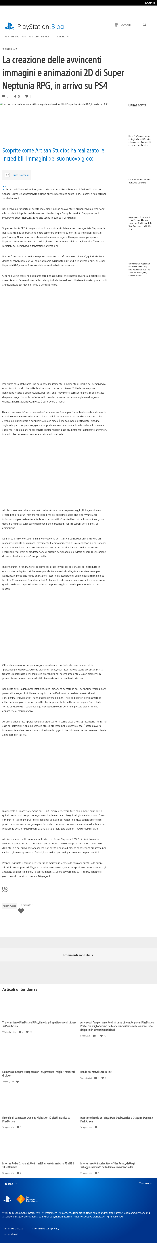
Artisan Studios (9, 906)
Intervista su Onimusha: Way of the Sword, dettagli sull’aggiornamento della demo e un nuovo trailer (107, 1165)
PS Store (34, 36)
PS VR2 (15, 36)
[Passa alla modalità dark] (116, 25)
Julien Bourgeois (21, 174)
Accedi (126, 25)
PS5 (7, 36)
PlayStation (40, 26)
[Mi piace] (27, 1032)
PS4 (24, 36)
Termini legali (10, 1234)
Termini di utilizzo (13, 1228)
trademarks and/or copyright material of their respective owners (64, 1216)
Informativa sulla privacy (45, 1228)
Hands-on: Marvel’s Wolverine (96, 1071)
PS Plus (45, 36)
